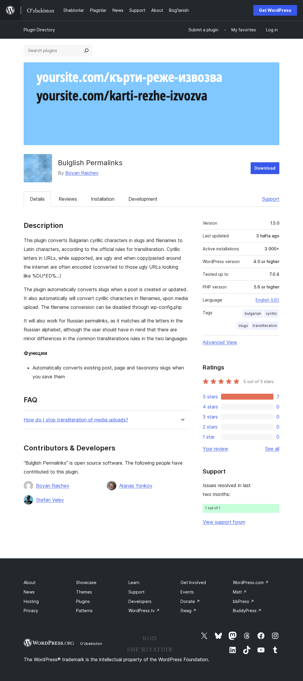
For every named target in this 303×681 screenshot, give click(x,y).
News (29, 591)
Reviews (68, 199)
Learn (133, 582)
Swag (188, 610)
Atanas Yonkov (135, 486)
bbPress (243, 601)
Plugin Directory (39, 29)
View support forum (224, 522)
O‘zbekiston (91, 643)
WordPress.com (251, 582)
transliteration (265, 325)
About (30, 582)
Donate (190, 601)
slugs (243, 325)
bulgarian (253, 313)
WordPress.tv (144, 610)
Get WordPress (275, 10)
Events (187, 591)
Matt (240, 591)
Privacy (31, 610)
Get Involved (193, 582)
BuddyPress (247, 610)
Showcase (86, 582)
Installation (103, 199)
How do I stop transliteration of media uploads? (76, 420)
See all (272, 449)
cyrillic (271, 313)
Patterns (84, 610)
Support (270, 199)
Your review (215, 449)
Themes (84, 591)
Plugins (83, 601)
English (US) (267, 299)
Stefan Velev (50, 500)
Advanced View (220, 342)
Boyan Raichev (82, 173)
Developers (140, 601)
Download (264, 168)
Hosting (31, 601)
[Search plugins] (86, 50)
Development (142, 199)
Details (37, 199)
